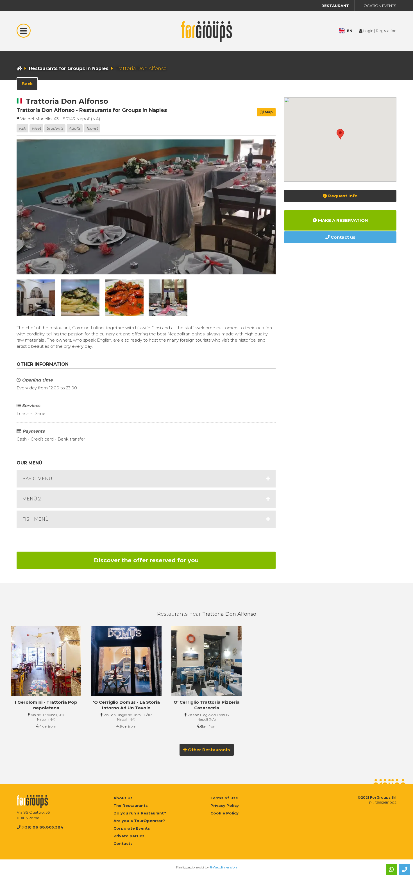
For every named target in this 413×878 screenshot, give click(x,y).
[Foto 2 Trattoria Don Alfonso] (36, 298)
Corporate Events (132, 828)
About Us (123, 798)
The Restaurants (131, 805)
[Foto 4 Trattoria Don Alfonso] (124, 298)
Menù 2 (31, 499)
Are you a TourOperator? (139, 820)
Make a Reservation (342, 220)
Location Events (379, 5)
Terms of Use (224, 798)
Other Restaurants (208, 749)
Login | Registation (379, 30)
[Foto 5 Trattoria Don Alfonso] (168, 298)
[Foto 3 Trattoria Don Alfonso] (80, 298)
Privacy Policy (224, 805)
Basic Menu (37, 478)
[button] (340, 134)
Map (268, 112)
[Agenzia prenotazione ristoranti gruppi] (19, 68)
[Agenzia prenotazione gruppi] (206, 47)
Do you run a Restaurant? (140, 813)
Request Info (342, 195)
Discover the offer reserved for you (146, 560)
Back (27, 83)
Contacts (123, 843)
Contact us (342, 237)
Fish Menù (35, 519)
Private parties (129, 836)
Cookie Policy (224, 813)
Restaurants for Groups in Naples (68, 68)
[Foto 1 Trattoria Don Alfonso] (146, 206)
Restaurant (335, 5)
